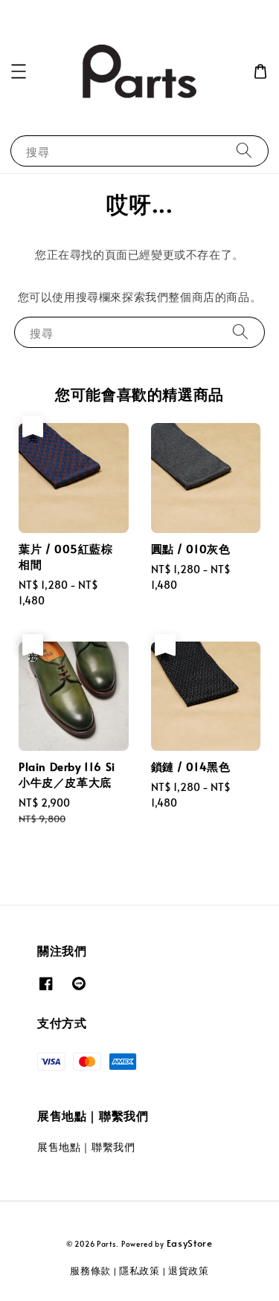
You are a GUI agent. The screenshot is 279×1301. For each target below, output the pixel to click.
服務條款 (90, 1270)
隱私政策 (139, 1270)
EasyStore (190, 1243)
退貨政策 (188, 1270)
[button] (18, 71)
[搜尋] (244, 150)
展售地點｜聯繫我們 (86, 1147)
